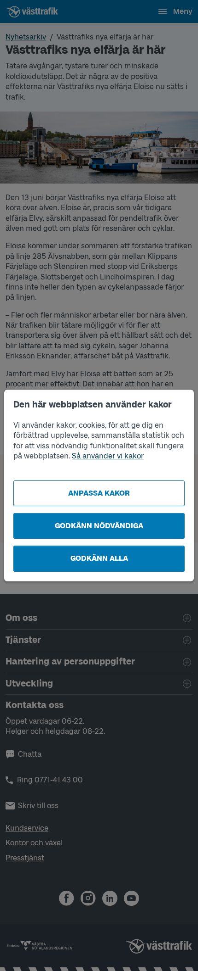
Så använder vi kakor (108, 456)
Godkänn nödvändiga (99, 525)
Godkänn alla (99, 558)
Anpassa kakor (99, 493)
